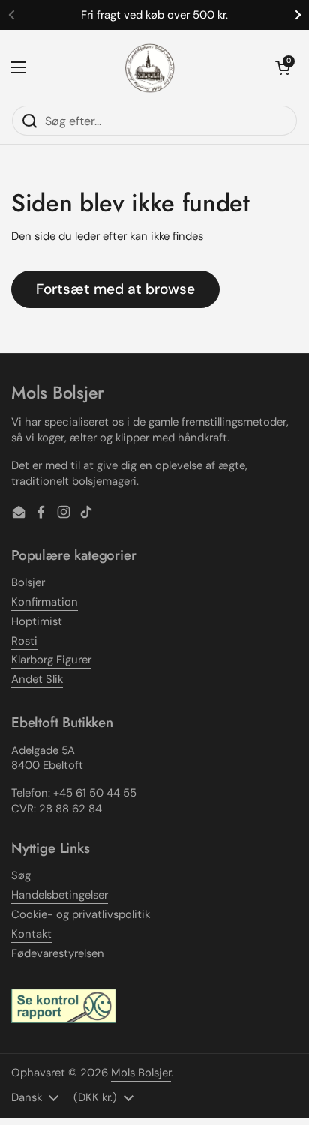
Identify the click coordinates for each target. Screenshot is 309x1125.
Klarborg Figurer (51, 659)
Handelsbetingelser (59, 894)
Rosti (24, 640)
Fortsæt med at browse (115, 289)
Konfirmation (44, 601)
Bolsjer (28, 582)
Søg (21, 875)
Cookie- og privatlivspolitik (80, 914)
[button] (283, 67)
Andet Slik (37, 679)
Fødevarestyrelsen (57, 953)
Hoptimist (36, 621)
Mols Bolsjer (141, 1072)
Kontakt (31, 933)
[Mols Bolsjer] (150, 67)
